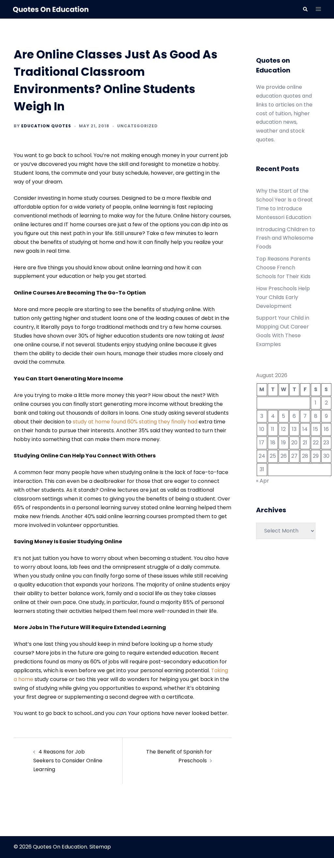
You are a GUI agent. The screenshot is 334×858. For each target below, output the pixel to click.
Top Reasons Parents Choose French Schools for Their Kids (283, 267)
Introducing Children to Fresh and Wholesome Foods (285, 238)
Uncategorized (137, 126)
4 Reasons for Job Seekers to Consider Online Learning (67, 760)
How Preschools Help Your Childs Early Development (283, 297)
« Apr (262, 481)
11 (272, 429)
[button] (305, 9)
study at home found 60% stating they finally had (135, 421)
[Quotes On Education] (50, 9)
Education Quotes (46, 126)
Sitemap (100, 846)
